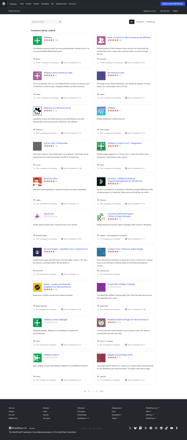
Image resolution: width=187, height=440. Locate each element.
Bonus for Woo (50, 178)
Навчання (81, 408)
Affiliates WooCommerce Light (58, 73)
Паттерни (46, 418)
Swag (115, 418)
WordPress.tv (83, 418)
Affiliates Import (51, 355)
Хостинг (12, 415)
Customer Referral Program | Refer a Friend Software (120, 215)
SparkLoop (49, 214)
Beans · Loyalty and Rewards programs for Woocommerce (57, 285)
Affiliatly (111, 108)
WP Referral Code (116, 73)
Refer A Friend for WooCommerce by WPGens (129, 37)
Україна (32, 428)
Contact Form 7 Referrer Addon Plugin (125, 249)
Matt (148, 411)
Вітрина (46, 408)
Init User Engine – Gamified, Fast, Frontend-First (66, 249)
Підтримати (117, 415)
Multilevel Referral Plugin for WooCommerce (128, 319)
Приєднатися (117, 408)
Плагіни (45, 415)
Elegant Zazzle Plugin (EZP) (120, 355)
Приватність (13, 418)
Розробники (81, 415)
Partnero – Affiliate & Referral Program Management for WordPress (125, 179)
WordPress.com (152, 408)
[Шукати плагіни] (60, 22)
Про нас (12, 408)
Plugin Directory (14, 11)
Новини (11, 411)
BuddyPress (151, 418)
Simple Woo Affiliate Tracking (121, 284)
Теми (45, 411)
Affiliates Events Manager (56, 319)
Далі (101, 391)
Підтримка (81, 411)
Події (114, 411)
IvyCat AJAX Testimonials (56, 143)
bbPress (150, 415)
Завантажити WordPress (173, 4)
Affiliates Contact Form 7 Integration (124, 143)
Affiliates (48, 37)
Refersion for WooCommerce (57, 108)
